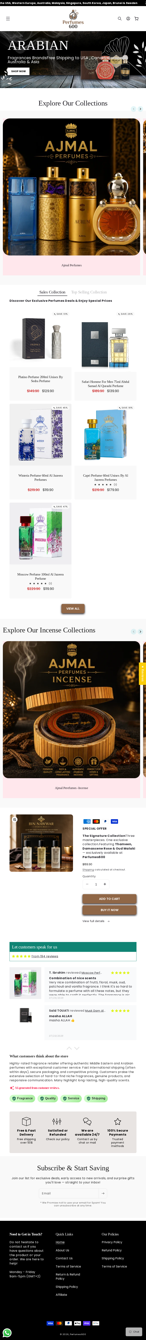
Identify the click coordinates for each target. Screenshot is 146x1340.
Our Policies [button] (110, 1234)
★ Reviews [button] (142, 673)
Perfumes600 (78, 1334)
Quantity (89, 876)
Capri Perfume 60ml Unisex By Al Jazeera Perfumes (105, 478)
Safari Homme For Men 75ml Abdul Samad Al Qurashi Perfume (105, 384)
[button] (8, 18)
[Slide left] (133, 109)
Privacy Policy (112, 1242)
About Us (62, 1250)
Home (60, 1242)
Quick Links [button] (64, 1234)
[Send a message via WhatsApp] (7, 1333)
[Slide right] (140, 109)
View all (73, 608)
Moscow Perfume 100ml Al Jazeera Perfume (40, 576)
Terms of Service (68, 1266)
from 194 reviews (45, 956)
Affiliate (61, 1295)
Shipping (88, 869)
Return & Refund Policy (68, 1276)
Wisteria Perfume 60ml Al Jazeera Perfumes (40, 478)
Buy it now (109, 910)
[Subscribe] (103, 1193)
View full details (94, 921)
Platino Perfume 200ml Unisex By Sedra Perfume (40, 379)
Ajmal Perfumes (71, 265)
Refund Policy (112, 1250)
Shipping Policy (67, 1287)
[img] (21, 956)
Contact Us (64, 1258)
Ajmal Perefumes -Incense (71, 788)
